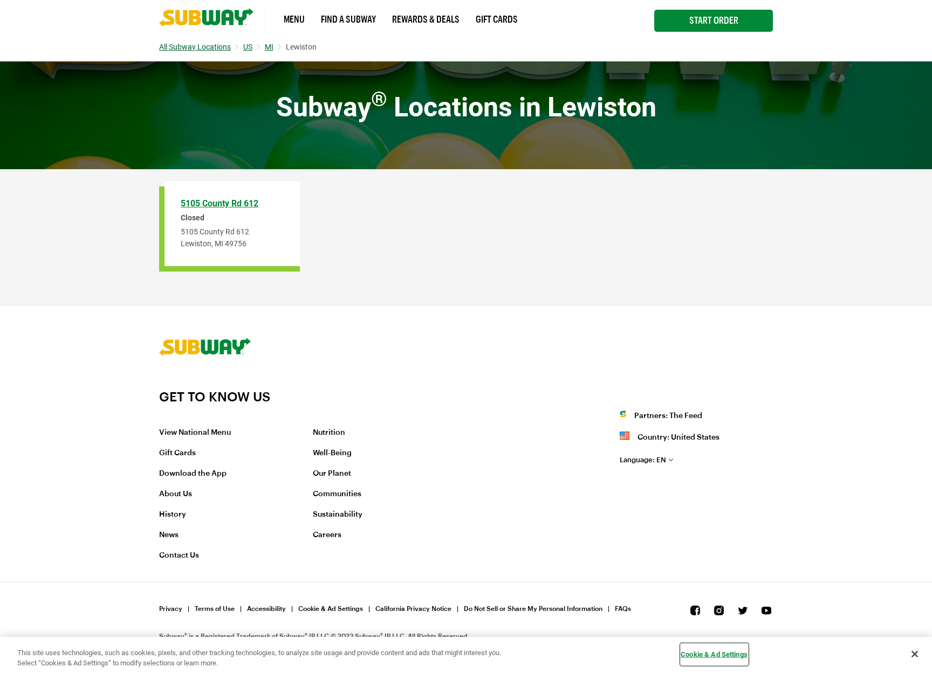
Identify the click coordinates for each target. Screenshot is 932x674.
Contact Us (179, 555)
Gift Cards (497, 19)
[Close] (915, 654)
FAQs (623, 609)
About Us (175, 494)
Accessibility (266, 609)
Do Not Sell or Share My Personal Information (533, 609)
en (643, 459)
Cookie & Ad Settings (330, 609)
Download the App (193, 473)
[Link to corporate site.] (205, 382)
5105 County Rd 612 (219, 203)
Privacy (170, 609)
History (172, 514)
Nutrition (329, 432)
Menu (294, 19)
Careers (327, 535)
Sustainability (337, 514)
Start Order (713, 20)
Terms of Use (215, 609)
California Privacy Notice (413, 609)
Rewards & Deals (426, 19)
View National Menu (195, 432)
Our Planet (332, 473)
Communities (337, 494)
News (169, 535)
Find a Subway (348, 19)
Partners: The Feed (668, 416)
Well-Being (332, 453)
